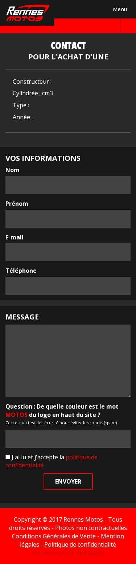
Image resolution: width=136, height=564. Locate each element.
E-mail (14, 237)
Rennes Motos (83, 519)
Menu (119, 11)
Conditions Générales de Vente (54, 536)
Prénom (16, 204)
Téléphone (21, 271)
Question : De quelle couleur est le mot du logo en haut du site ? (62, 410)
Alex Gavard (90, 552)
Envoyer (68, 481)
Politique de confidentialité (80, 544)
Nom (12, 170)
